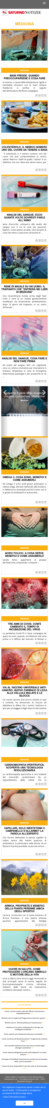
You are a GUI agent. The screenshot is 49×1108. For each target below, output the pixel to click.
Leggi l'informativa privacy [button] (14, 1097)
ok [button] (24, 1103)
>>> (31, 1013)
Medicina (24, 70)
